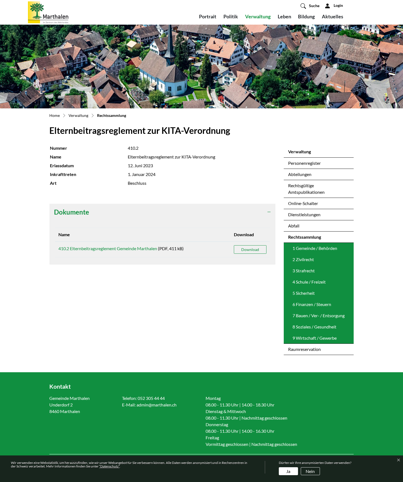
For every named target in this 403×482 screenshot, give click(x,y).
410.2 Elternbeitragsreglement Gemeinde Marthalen (107, 248)
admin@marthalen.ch (157, 404)
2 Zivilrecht (303, 259)
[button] (310, 6)
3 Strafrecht (304, 270)
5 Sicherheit (304, 293)
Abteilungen (299, 174)
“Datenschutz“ (109, 466)
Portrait (207, 16)
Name (64, 234)
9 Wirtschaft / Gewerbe (315, 337)
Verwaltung (258, 16)
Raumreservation (304, 349)
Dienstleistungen (304, 214)
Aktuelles (332, 16)
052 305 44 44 (151, 398)
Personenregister (304, 163)
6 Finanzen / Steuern (312, 304)
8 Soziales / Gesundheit (314, 326)
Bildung (306, 16)
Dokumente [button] (71, 212)
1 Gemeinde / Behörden (315, 248)
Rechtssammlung (304, 238)
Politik (230, 16)
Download (244, 234)
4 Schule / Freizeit (309, 281)
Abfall (293, 225)
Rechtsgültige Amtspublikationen (306, 189)
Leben (284, 16)
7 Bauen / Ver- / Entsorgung (319, 315)
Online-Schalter (303, 203)
